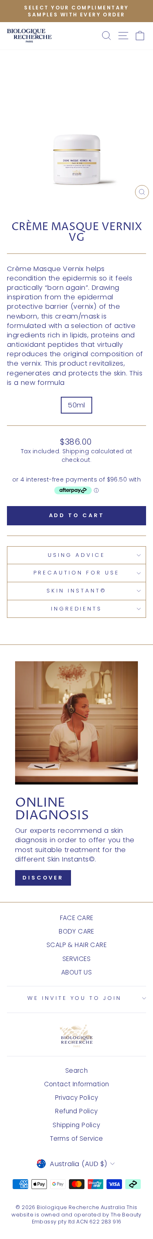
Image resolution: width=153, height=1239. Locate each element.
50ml (76, 405)
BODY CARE (76, 931)
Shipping (75, 451)
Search (76, 1070)
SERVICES (76, 958)
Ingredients (76, 609)
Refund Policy (76, 1111)
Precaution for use (76, 573)
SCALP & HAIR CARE (76, 945)
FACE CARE (76, 917)
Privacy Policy (76, 1097)
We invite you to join (74, 998)
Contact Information (76, 1084)
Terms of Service (76, 1138)
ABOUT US (76, 972)
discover (43, 878)
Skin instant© (76, 591)
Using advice (76, 555)
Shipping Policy (76, 1125)
